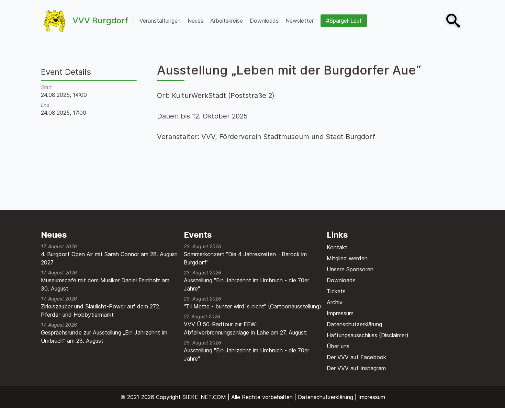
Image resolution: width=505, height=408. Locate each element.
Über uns (338, 346)
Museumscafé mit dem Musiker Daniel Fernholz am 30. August (105, 284)
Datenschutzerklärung (354, 324)
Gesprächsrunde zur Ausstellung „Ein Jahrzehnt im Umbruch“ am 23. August (104, 336)
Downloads (341, 280)
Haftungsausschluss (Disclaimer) (367, 335)
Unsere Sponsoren (350, 269)
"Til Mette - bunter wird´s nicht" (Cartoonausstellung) (252, 306)
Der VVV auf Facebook (356, 357)
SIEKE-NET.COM (204, 397)
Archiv (335, 302)
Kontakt (337, 247)
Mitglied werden (347, 258)
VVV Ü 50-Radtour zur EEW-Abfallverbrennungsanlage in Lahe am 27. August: (245, 328)
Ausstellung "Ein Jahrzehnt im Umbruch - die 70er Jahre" (246, 284)
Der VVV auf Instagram (356, 368)
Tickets (336, 291)
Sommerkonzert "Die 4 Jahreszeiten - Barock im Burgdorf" (245, 258)
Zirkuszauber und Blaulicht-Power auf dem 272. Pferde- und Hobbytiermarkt (100, 310)
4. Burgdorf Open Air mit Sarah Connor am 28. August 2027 (109, 258)
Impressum (340, 313)
